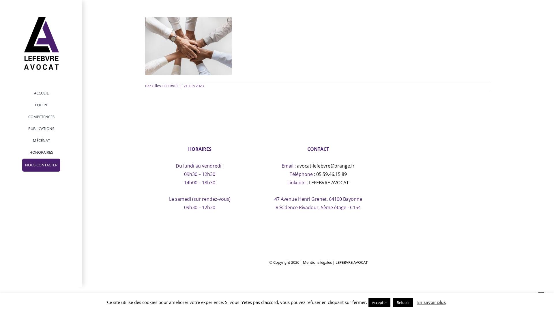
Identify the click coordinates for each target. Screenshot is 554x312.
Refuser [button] (403, 302)
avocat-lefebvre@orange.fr (326, 166)
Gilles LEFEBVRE (165, 85)
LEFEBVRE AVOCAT (329, 182)
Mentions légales (317, 262)
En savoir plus (431, 302)
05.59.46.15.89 (331, 174)
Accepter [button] (379, 302)
